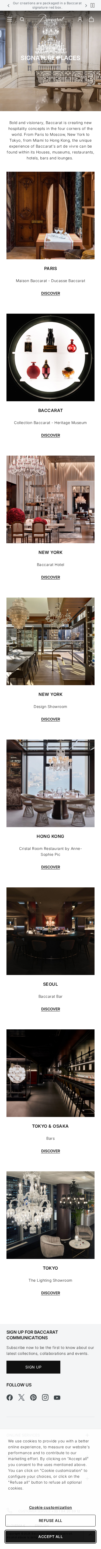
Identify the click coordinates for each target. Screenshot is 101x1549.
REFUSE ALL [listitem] (50, 1520)
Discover (50, 293)
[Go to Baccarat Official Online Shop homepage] (51, 19)
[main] (50, 667)
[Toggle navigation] (9, 19)
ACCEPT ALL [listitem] (50, 1536)
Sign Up (33, 1367)
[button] (8, 5)
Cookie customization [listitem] (50, 1507)
